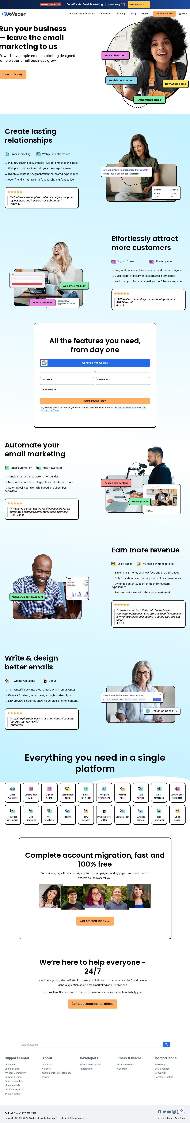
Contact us (10, 1064)
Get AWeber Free (164, 13)
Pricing (121, 13)
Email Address (48, 389)
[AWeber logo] (12, 13)
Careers (46, 1069)
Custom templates (14, 1081)
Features (106, 13)
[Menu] (183, 13)
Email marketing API (90, 1064)
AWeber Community (15, 1073)
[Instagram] (174, 1112)
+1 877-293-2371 (27, 1113)
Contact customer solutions (93, 1003)
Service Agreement (127, 407)
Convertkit (160, 1073)
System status (12, 1094)
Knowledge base (14, 1077)
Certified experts (14, 1089)
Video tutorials (12, 1085)
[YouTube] (169, 1112)
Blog (133, 13)
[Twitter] (164, 1112)
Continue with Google (95, 363)
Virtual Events (12, 1069)
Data (169, 1118)
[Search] (166, 1044)
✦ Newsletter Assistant (82, 13)
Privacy (160, 1118)
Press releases (125, 1064)
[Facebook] (159, 1112)
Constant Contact (164, 1077)
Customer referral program (56, 1073)
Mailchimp (160, 1064)
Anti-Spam (180, 1118)
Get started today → (95, 921)
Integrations (86, 1069)
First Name (46, 379)
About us (47, 1064)
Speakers (122, 1069)
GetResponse (162, 1069)
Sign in (145, 13)
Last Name (102, 379)
